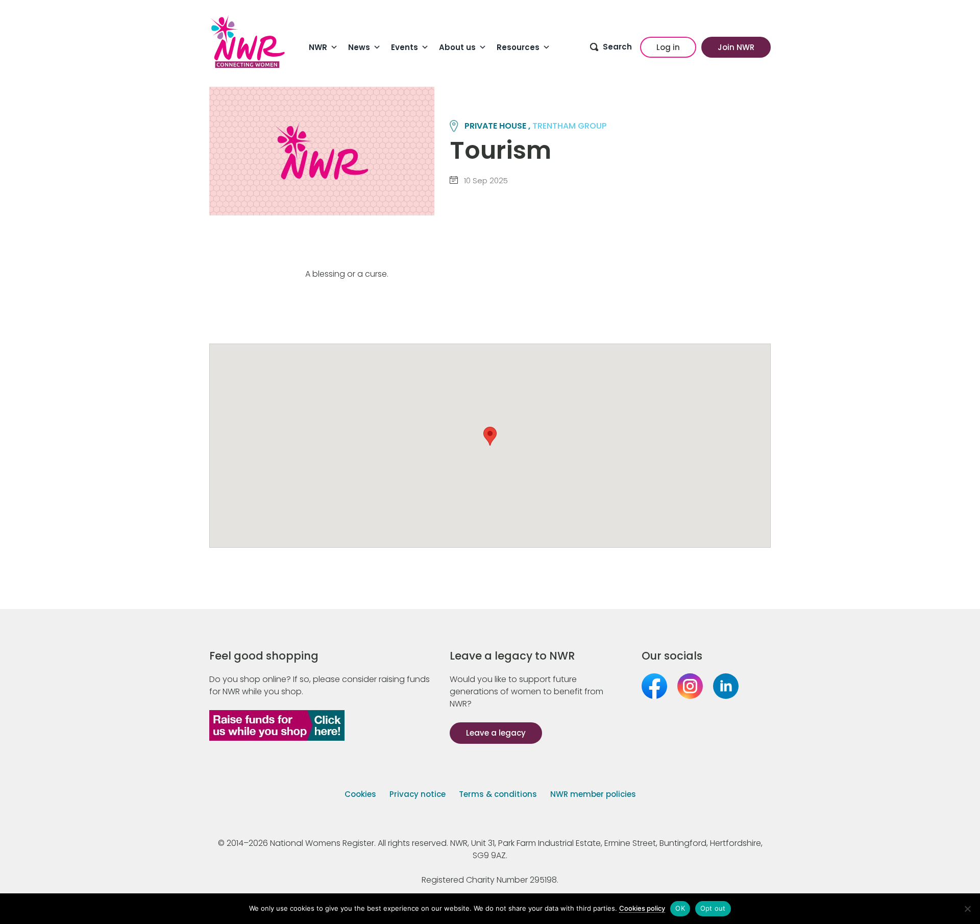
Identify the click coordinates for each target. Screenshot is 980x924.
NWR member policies (593, 794)
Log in (668, 47)
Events (404, 47)
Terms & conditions (498, 794)
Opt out (713, 908)
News (359, 47)
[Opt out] (967, 909)
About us (457, 47)
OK (680, 908)
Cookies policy (642, 908)
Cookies (360, 794)
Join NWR (736, 47)
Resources (518, 47)
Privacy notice (417, 794)
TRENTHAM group (569, 126)
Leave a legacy (496, 732)
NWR (318, 47)
